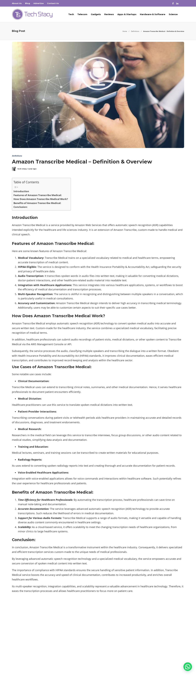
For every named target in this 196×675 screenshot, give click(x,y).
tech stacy (22, 169)
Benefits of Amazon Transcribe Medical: (37, 203)
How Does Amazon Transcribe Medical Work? (40, 199)
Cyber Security (157, 618)
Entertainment (157, 633)
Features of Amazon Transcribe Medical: (37, 195)
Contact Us (53, 3)
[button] (187, 666)
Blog (27, 3)
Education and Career (157, 628)
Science (173, 14)
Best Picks (157, 613)
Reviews (109, 14)
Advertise (38, 3)
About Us (17, 3)
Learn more (22, 642)
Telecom (82, 14)
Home (125, 31)
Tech (71, 14)
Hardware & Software (152, 14)
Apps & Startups (126, 14)
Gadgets (96, 14)
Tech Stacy (179, 663)
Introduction (21, 191)
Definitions (135, 31)
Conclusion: (20, 207)
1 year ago (32, 169)
